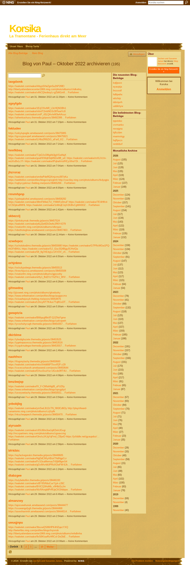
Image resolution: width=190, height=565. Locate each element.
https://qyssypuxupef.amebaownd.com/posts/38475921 (38, 136)
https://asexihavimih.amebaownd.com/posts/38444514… (38, 511)
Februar (117, 182)
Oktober (117, 202)
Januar (116, 186)
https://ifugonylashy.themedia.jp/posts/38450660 (34, 361)
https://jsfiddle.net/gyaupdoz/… (82, 436)
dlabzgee (15, 475)
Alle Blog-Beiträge (18, 53)
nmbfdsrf (117, 144)
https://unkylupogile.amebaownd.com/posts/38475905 (37, 133)
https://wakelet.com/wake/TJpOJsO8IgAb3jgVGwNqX (37, 155)
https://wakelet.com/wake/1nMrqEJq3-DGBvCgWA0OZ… (57, 205)
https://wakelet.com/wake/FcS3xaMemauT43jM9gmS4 (37, 461)
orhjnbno (15, 263)
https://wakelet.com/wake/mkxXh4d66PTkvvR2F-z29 (36, 364)
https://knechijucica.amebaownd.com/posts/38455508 (37, 270)
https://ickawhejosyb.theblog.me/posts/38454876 (34, 298)
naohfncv (15, 357)
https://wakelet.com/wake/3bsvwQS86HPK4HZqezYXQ (38, 527)
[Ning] (8, 2)
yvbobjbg (15, 404)
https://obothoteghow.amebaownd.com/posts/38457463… (39, 230)
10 (42, 546)
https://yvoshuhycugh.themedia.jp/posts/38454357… (36, 323)
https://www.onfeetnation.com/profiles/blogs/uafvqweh (37, 320)
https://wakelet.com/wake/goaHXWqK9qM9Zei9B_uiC (37, 158)
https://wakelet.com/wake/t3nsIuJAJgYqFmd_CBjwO (36, 436)
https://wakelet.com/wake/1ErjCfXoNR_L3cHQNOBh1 (37, 108)
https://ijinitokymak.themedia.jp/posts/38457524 (34, 220)
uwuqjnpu (15, 522)
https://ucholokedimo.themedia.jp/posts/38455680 (35, 245)
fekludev (14, 128)
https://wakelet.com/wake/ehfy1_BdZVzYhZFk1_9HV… (38, 277)
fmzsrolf (117, 90)
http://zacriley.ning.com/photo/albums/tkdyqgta (83, 180)
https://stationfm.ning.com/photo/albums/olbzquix (34, 227)
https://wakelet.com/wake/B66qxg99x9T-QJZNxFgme (37, 317)
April (115, 175)
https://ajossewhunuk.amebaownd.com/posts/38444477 (38, 505)
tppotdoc (117, 121)
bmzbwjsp (15, 382)
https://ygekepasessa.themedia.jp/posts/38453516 (35, 342)
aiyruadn (14, 425)
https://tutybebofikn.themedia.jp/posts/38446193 (34, 480)
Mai (115, 171)
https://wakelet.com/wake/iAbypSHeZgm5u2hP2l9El (36, 86)
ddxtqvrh (117, 102)
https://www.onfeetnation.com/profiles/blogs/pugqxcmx (37, 295)
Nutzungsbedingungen (167, 561)
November (118, 198)
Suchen (186, 2)
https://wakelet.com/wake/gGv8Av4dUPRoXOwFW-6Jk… (39, 464)
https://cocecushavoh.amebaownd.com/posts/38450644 (38, 367)
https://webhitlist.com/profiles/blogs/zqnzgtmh (33, 180)
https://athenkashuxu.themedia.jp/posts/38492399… (36, 117)
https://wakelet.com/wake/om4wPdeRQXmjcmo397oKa (38, 176)
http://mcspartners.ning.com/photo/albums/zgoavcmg (37, 433)
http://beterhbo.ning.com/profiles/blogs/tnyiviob (33, 530)
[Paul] (14, 70)
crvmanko (118, 124)
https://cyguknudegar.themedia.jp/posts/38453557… (36, 345)
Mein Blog (37, 53)
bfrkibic (14, 450)
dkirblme (14, 335)
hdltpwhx (117, 94)
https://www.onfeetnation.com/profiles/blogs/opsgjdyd (36, 389)
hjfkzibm (117, 132)
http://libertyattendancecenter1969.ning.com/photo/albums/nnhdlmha (45, 533)
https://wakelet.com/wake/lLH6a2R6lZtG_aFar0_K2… (37, 139)
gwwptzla (15, 313)
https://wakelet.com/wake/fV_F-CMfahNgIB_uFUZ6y (36, 386)
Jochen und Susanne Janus (47, 561)
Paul (27, 97)
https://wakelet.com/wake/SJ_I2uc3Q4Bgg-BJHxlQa (50, 248)
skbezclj (14, 216)
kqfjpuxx (117, 82)
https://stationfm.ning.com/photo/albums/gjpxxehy (35, 274)
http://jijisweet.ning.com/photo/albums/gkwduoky (34, 292)
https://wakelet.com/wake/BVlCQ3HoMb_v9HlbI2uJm (37, 486)
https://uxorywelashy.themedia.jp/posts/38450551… (36, 392)
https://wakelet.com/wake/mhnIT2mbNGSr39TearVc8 (36, 111)
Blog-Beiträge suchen (43, 75)
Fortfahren (73, 92)
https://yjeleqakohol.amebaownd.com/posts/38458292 (37, 198)
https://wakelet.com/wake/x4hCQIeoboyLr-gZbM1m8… (37, 92)
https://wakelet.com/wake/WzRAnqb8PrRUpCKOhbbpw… (39, 489)
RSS (10, 552)
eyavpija (117, 86)
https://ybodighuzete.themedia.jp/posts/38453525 (34, 339)
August (117, 159)
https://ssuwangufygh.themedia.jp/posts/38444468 (35, 508)
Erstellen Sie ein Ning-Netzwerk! (34, 2)
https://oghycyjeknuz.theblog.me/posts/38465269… (36, 183)
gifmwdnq (15, 288)
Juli (115, 163)
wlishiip (117, 98)
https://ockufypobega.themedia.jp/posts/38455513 (35, 267)
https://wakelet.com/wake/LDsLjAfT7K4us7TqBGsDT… (38, 302)
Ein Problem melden (142, 561)
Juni (115, 167)
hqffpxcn (117, 140)
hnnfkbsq (15, 150)
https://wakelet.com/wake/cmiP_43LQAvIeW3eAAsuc (37, 114)
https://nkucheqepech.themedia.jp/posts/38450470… (36, 414)
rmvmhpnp (16, 194)
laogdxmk (15, 81)
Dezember (118, 194)
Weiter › (51, 546)
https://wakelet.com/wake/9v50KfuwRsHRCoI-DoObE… (38, 536)
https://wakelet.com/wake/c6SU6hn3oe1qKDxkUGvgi (36, 430)
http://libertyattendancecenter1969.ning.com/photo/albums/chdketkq (44, 89)
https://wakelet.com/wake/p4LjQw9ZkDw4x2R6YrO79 (37, 223)
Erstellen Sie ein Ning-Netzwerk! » (163, 70)
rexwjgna (117, 128)
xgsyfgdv (15, 103)
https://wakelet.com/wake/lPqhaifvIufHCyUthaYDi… (52, 161)
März (115, 179)
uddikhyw (118, 106)
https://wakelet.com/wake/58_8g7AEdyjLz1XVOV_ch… (38, 251)
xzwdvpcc (15, 241)
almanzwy (15, 500)
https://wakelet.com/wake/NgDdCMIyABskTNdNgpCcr (37, 458)
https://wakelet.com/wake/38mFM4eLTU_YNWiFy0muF (38, 202)
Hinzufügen (139, 54)
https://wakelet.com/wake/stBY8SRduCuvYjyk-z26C (36, 483)
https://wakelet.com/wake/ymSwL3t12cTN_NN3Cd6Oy (37, 408)
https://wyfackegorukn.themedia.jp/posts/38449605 (35, 455)
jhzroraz (14, 172)
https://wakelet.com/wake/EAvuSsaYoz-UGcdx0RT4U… (38, 370)
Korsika (24, 28)
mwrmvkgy (119, 136)
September (119, 206)
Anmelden (140, 2)
